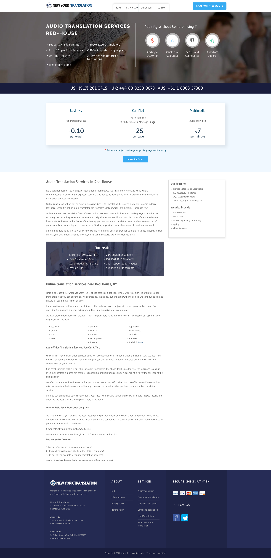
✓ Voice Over (177, 216)
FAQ (113, 491)
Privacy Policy (118, 503)
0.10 (76, 133)
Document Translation (148, 497)
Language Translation (148, 510)
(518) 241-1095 (63, 524)
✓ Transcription (178, 212)
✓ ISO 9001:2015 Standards (183, 193)
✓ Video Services (179, 228)
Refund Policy (118, 510)
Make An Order (135, 159)
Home (118, 8)
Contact (162, 8)
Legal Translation (146, 516)
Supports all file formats (64, 44)
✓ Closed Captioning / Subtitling (186, 220)
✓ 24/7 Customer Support (183, 197)
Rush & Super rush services (66, 50)
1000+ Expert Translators (105, 44)
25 (138, 133)
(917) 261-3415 (63, 509)
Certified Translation (147, 503)
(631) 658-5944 (63, 538)
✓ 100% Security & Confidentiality (186, 200)
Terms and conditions (156, 553)
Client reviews (118, 497)
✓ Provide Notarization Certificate (187, 189)
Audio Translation (146, 491)
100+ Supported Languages (106, 50)
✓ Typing (175, 224)
